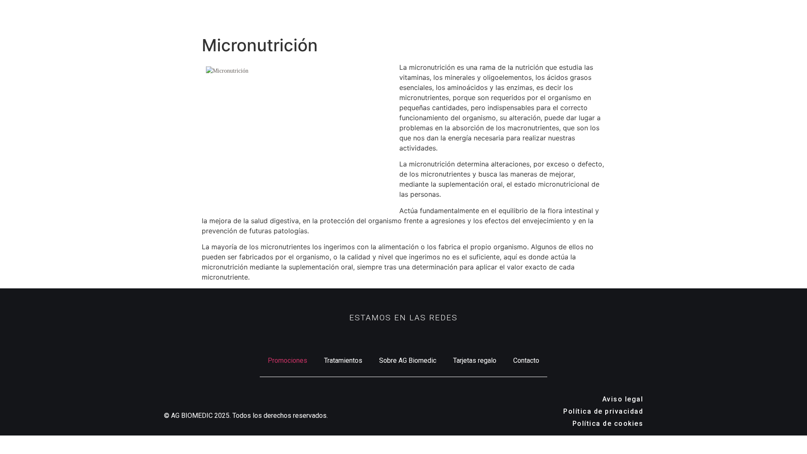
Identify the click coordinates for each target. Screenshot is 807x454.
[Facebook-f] (403, 336)
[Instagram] (374, 336)
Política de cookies (607, 424)
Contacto (526, 360)
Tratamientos (343, 360)
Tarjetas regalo (474, 360)
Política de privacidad (603, 411)
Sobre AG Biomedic (407, 360)
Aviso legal (622, 399)
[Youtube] (433, 336)
